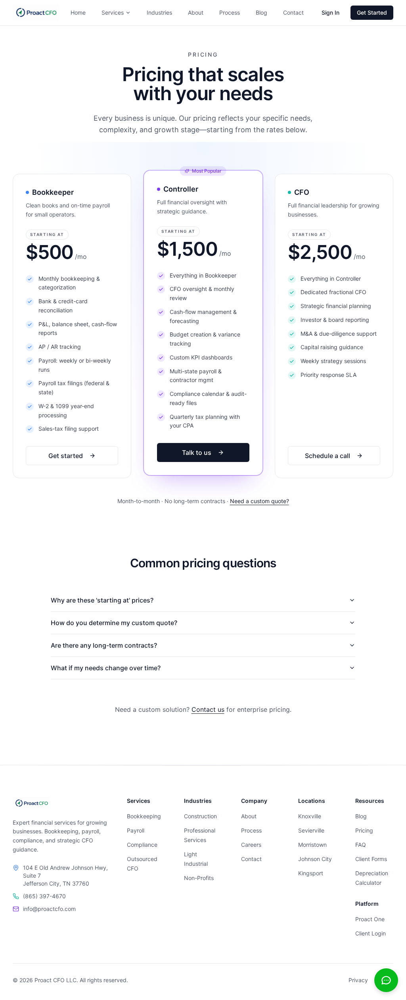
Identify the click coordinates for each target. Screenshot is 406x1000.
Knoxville (309, 816)
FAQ (360, 844)
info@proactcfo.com (49, 908)
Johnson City (315, 859)
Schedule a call (327, 456)
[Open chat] (386, 980)
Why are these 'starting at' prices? (102, 600)
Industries (159, 12)
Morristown (312, 844)
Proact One (370, 919)
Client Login (370, 933)
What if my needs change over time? (106, 668)
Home (78, 12)
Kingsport (310, 873)
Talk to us (196, 452)
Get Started (372, 12)
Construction (200, 816)
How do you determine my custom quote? (114, 623)
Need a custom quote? (259, 501)
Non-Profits (199, 878)
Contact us (208, 709)
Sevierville (311, 830)
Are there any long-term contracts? (104, 645)
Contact (293, 12)
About (195, 12)
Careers (251, 844)
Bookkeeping (144, 816)
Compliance (142, 844)
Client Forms (371, 859)
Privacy (358, 980)
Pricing (364, 830)
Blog (261, 12)
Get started (65, 456)
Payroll (135, 830)
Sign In (330, 12)
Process (229, 12)
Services (113, 12)
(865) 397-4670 (44, 896)
